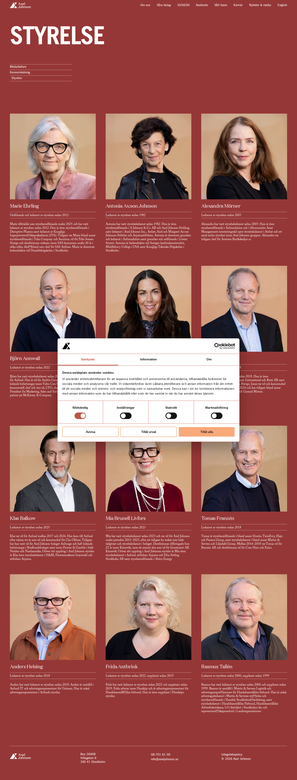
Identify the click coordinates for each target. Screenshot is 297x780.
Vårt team (220, 5)
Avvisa (90, 432)
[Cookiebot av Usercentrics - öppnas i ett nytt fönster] (217, 346)
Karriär (238, 5)
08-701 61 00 (160, 755)
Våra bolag (164, 5)
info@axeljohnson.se (164, 759)
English (282, 5)
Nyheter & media (260, 5)
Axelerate (202, 5)
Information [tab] (148, 359)
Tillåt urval (148, 432)
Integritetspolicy (231, 755)
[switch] (126, 416)
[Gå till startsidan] (20, 5)
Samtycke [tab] (88, 359)
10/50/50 (183, 5)
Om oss (145, 5)
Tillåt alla (206, 432)
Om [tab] (209, 359)
